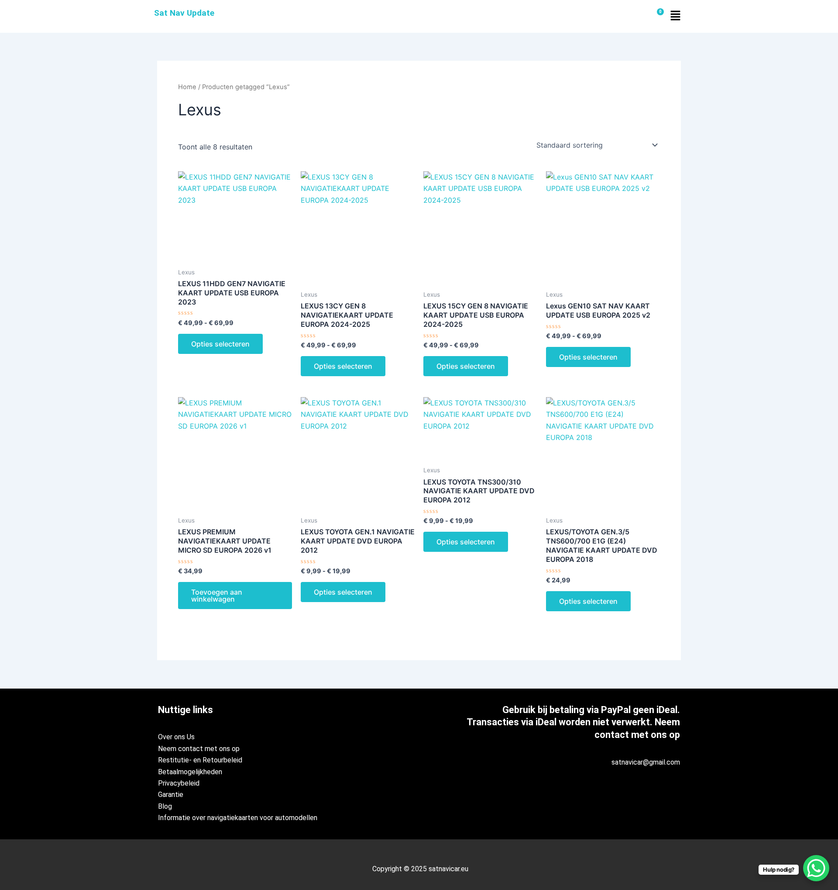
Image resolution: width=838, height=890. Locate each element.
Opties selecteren (220, 343)
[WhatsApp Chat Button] (816, 868)
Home (187, 87)
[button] (675, 16)
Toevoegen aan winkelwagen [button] (216, 595)
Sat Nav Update (184, 13)
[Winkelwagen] (657, 16)
